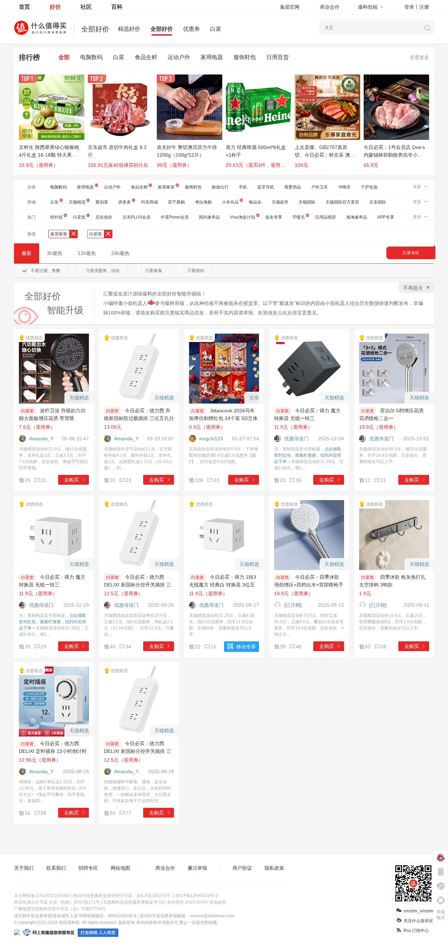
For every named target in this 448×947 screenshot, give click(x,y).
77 (128, 813)
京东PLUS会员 (136, 217)
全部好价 (161, 29)
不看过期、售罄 (45, 270)
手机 (243, 187)
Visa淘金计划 (242, 217)
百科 (116, 7)
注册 (424, 7)
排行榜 (29, 57)
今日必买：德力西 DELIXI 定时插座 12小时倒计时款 (53, 751)
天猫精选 (77, 202)
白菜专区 (410, 252)
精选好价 (129, 29)
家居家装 (166, 187)
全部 (64, 57)
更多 (417, 186)
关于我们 (24, 868)
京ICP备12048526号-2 (196, 895)
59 (383, 646)
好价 (55, 7)
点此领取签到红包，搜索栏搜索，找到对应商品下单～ (307, 455)
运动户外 (179, 57)
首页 (24, 7)
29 (43, 646)
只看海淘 (153, 270)
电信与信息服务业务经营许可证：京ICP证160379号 (122, 895)
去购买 (71, 480)
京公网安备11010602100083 (41, 895)
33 (216, 480)
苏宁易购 (176, 202)
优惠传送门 (296, 438)
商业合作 (330, 7)
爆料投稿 (368, 7)
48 (298, 646)
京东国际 (377, 202)
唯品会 (255, 202)
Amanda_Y (41, 438)
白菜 (215, 29)
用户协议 (242, 868)
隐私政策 (274, 868)
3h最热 (54, 253)
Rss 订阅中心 (416, 930)
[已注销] (293, 605)
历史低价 (104, 217)
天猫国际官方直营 (342, 202)
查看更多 (419, 57)
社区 (86, 7)
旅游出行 (220, 187)
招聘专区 (88, 868)
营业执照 (217, 902)
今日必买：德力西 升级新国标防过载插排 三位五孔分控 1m (139, 418)
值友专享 (273, 217)
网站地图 (120, 868)
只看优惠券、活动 (102, 270)
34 (128, 646)
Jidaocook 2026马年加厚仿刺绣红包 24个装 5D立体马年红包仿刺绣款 (223, 418)
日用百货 (277, 57)
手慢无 (298, 217)
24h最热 (120, 253)
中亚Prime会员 (175, 217)
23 (128, 480)
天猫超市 (280, 202)
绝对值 (56, 217)
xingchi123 (211, 438)
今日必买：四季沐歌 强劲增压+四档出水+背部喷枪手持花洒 (308, 584)
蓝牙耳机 (265, 187)
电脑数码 (91, 57)
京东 (54, 202)
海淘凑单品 (356, 217)
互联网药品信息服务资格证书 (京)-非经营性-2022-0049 (154, 902)
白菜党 (79, 217)
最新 (26, 253)
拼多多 (124, 202)
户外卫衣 (319, 187)
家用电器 (212, 57)
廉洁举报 (197, 868)
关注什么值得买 (418, 920)
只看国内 (195, 270)
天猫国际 (307, 202)
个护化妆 (369, 187)
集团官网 (290, 7)
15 (213, 646)
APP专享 (385, 217)
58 (43, 813)
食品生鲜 (146, 57)
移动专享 (246, 646)
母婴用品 (292, 187)
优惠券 (191, 29)
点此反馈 (287, 312)
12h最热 (87, 253)
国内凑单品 (209, 217)
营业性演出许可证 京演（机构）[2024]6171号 (57, 902)
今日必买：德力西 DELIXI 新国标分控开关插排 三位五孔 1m (137, 584)
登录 (409, 7)
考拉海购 (203, 202)
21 (43, 480)
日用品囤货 (325, 217)
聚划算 (102, 202)
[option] (53, 124)
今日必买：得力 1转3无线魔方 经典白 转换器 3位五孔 (222, 584)
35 (298, 480)
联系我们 (56, 868)
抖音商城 (149, 202)
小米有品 (230, 202)
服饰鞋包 (244, 57)
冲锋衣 (344, 187)
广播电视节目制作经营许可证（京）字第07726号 (60, 908)
